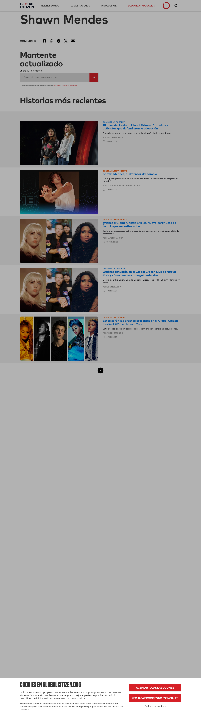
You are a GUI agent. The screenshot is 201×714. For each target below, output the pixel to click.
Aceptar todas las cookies (155, 687)
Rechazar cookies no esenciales (155, 698)
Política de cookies (155, 706)
